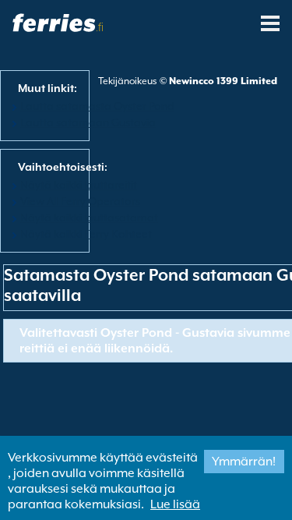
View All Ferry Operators (80, 201)
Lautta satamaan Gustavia (88, 122)
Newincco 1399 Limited (223, 81)
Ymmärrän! (244, 462)
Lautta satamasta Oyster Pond (97, 106)
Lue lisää (175, 504)
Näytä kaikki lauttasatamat (89, 217)
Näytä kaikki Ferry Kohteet (86, 234)
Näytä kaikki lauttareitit (78, 185)
